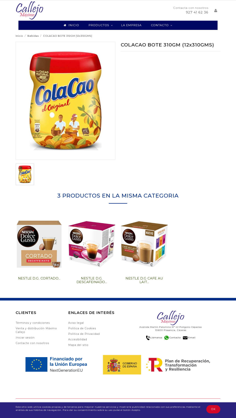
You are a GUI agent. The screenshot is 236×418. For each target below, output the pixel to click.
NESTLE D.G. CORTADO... (39, 278)
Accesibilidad (77, 339)
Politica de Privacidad (84, 334)
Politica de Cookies (82, 328)
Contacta (175, 337)
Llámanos (156, 337)
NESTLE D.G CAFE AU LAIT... (144, 280)
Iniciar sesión (25, 337)
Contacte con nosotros (32, 343)
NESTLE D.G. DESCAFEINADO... (92, 280)
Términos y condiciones (33, 322)
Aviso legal (76, 322)
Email (191, 337)
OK (213, 409)
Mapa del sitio (78, 345)
